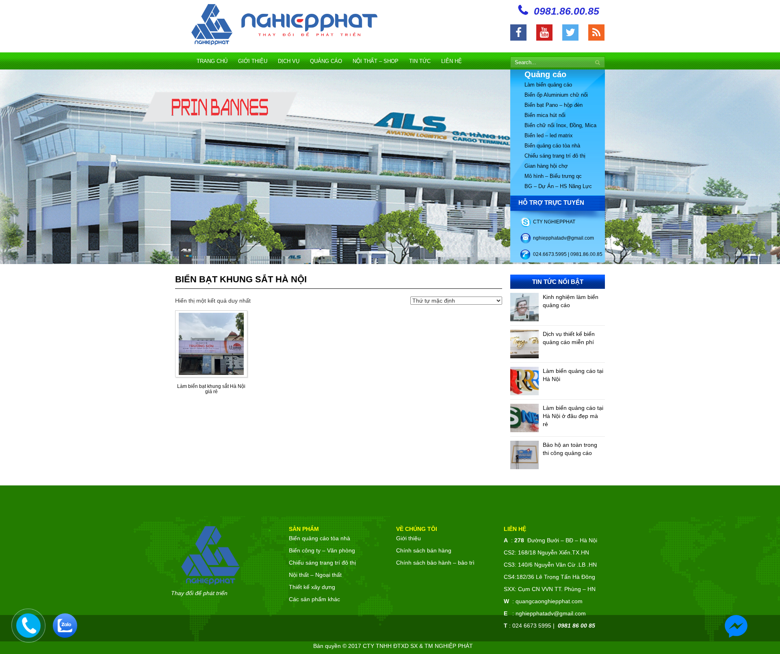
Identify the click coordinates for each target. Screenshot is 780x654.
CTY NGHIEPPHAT (554, 222)
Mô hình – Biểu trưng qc (553, 176)
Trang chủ (212, 61)
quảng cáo (326, 61)
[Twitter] (570, 32)
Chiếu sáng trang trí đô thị (554, 156)
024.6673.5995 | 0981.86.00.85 (567, 254)
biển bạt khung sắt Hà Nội (241, 279)
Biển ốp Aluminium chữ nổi (556, 95)
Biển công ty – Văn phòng (322, 550)
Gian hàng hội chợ (546, 166)
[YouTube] (544, 32)
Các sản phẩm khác (314, 599)
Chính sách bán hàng (423, 550)
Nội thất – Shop (376, 61)
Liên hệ (451, 61)
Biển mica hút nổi (545, 115)
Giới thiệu (252, 61)
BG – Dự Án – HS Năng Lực (558, 186)
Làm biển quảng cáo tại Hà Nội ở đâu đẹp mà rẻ (573, 416)
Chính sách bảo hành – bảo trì (435, 562)
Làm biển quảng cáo (548, 85)
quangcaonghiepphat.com (549, 601)
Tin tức (420, 61)
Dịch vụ (288, 61)
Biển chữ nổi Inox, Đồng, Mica (560, 125)
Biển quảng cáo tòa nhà (552, 146)
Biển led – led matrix (548, 135)
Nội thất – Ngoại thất (315, 575)
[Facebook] (518, 32)
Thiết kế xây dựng (312, 587)
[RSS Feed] (596, 32)
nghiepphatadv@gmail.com (563, 238)
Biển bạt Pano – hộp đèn (553, 105)
